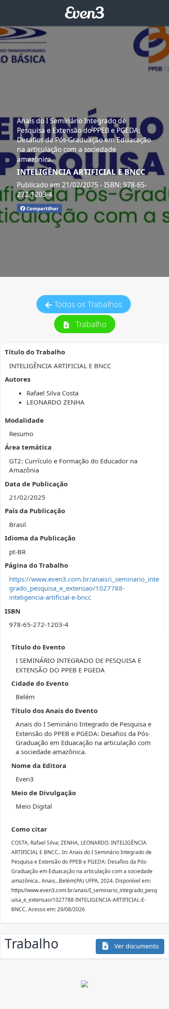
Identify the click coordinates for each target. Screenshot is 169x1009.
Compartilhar (41, 208)
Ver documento (136, 946)
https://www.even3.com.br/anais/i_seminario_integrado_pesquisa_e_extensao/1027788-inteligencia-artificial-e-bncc (84, 588)
